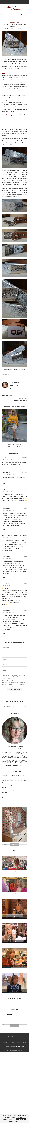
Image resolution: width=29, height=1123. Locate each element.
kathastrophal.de (20, 1046)
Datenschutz (13, 2)
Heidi (3, 489)
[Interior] (14, 824)
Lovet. (3, 785)
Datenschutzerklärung (7, 686)
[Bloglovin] (23, 14)
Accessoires (12, 22)
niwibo (3, 796)
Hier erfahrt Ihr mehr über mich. (14, 765)
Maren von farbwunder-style (13, 535)
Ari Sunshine (10, 28)
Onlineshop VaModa (11, 115)
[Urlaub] (14, 1024)
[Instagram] (19, 14)
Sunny (3, 780)
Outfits (18, 22)
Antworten (24, 457)
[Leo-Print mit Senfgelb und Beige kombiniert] (14, 425)
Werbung (19, 2)
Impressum (5, 2)
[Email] (21, 14)
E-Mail (24, 2)
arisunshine (7, 472)
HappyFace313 (7, 583)
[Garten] (14, 844)
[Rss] (25, 14)
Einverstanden (20, 1119)
